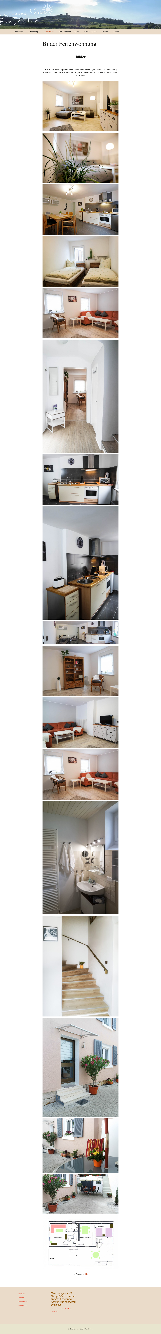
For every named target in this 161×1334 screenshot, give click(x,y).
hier (87, 1274)
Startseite (19, 32)
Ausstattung (33, 32)
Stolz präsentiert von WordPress (80, 1329)
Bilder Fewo (48, 32)
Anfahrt (116, 32)
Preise (105, 32)
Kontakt (21, 1298)
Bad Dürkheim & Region (69, 32)
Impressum (22, 1305)
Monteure (21, 1294)
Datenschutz (23, 1302)
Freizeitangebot (90, 32)
